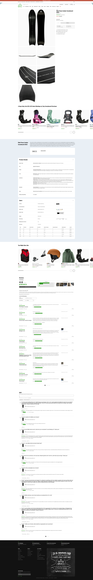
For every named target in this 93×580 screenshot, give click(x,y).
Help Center (19, 558)
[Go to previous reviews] (43, 385)
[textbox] (46, 395)
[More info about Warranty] (40, 224)
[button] (46, 283)
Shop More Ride (43, 150)
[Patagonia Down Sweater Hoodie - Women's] (68, 256)
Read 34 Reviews (63, 14)
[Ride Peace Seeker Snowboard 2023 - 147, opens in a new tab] (23, 406)
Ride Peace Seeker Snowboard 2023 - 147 (30, 406)
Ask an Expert (61, 4)
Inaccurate (32, 424)
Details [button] (66, 31)
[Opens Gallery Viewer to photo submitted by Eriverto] (69, 284)
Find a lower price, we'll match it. (50, 544)
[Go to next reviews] (49, 385)
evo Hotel (38, 551)
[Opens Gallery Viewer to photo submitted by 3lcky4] (61, 284)
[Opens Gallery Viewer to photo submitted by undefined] (58, 284)
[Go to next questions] (48, 536)
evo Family (39, 548)
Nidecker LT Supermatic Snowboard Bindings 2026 (39, 126)
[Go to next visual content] (73, 284)
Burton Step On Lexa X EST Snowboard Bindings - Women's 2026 (52, 126)
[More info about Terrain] (43, 203)
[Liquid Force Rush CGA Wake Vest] (25, 256)
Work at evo (29, 555)
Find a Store (66, 4)
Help (19, 548)
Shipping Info (20, 551)
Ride (57, 9)
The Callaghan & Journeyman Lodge (41, 556)
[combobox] (33, 4)
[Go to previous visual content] (57, 284)
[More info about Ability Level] (43, 209)
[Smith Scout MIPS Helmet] (54, 256)
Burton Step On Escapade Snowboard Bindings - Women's (81, 126)
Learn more (29, 397)
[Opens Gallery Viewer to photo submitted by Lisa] (65, 284)
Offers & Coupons (20, 555)
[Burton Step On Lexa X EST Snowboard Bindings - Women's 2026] (54, 117)
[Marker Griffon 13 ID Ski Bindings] (39, 256)
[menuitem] (24, 6)
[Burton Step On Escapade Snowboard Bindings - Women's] (82, 117)
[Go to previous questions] (44, 536)
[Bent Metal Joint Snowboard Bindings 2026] (68, 117)
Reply (30, 424)
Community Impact (30, 551)
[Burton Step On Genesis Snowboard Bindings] (25, 117)
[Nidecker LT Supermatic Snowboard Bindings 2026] (39, 117)
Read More (43, 322)
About (29, 548)
